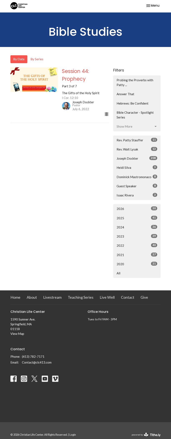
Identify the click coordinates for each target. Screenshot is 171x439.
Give (144, 297)
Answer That (125, 94)
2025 (136, 218)
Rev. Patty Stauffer (136, 140)
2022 (136, 245)
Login (72, 434)
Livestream (52, 297)
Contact (127, 297)
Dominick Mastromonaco (136, 177)
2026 (136, 209)
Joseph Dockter (136, 158)
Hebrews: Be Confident (132, 103)
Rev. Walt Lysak (136, 149)
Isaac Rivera (136, 195)
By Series (36, 59)
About (32, 297)
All (118, 273)
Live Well (107, 297)
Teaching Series (80, 297)
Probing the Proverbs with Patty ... (135, 82)
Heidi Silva (136, 167)
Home (15, 297)
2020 (136, 264)
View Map (17, 333)
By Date (19, 59)
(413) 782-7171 (33, 356)
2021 (136, 255)
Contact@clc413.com (37, 362)
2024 (136, 227)
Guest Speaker (136, 186)
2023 (136, 236)
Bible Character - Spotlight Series (135, 115)
